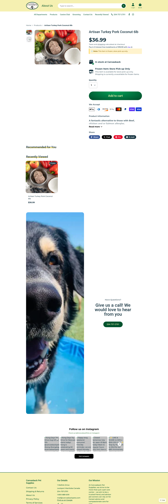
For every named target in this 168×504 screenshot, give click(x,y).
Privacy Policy (32, 499)
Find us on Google (64, 500)
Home (28, 25)
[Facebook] (129, 14)
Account (133, 5)
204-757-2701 (119, 14)
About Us (47, 5)
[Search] (124, 6)
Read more (94, 126)
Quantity (93, 80)
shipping (101, 44)
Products (53, 14)
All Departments (40, 14)
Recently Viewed (102, 14)
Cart (140, 5)
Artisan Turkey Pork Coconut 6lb (42, 183)
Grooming (77, 14)
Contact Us (87, 14)
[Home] (32, 5)
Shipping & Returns (35, 491)
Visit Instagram (84, 456)
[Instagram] (133, 14)
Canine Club (65, 14)
